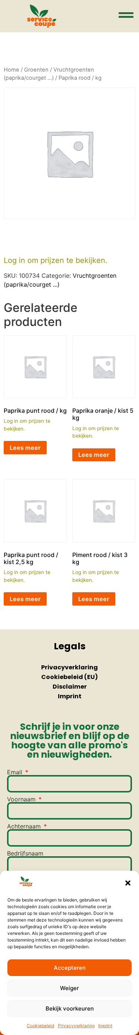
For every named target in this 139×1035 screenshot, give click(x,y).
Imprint (105, 1025)
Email (15, 772)
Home (11, 69)
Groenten (36, 69)
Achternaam (25, 826)
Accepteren (70, 967)
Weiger (69, 988)
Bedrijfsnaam (25, 853)
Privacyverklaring (76, 1025)
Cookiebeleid (40, 1025)
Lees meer (25, 447)
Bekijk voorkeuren (70, 1008)
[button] (128, 883)
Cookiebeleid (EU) (69, 677)
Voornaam (22, 799)
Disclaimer (70, 686)
